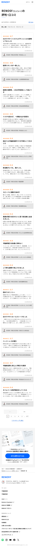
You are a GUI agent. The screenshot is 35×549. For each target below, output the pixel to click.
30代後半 (8, 281)
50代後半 (8, 305)
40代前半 (8, 106)
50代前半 (8, 54)
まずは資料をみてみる (17, 456)
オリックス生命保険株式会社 (25, 232)
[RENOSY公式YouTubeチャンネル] (10, 540)
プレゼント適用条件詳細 (13, 462)
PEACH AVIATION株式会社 (25, 355)
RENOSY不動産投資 (10, 468)
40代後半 (8, 79)
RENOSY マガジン (6, 508)
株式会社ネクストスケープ (25, 379)
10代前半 (8, 181)
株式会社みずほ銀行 (23, 403)
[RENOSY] (17, 477)
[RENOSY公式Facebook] (14, 540)
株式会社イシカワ (23, 130)
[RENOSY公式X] (18, 540)
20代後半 (8, 206)
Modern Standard (7, 502)
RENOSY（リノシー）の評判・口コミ (10, 471)
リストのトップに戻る (17, 420)
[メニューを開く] (32, 2)
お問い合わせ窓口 (6, 525)
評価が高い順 (11, 27)
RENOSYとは (5, 519)
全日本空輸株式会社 (23, 281)
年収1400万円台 (14, 305)
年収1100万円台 (14, 257)
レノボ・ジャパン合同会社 (25, 257)
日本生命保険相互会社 (24, 106)
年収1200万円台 (14, 379)
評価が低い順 (19, 27)
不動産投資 (5, 491)
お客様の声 (19, 468)
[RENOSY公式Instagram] (6, 540)
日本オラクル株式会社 (24, 330)
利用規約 (4, 522)
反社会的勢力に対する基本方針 (10, 531)
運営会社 (4, 516)
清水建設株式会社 (22, 206)
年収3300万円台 (14, 156)
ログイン (28, 2)
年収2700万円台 (14, 330)
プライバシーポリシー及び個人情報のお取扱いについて (16, 528)
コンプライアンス (6, 535)
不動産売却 (5, 494)
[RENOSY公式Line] (3, 540)
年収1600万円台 (14, 232)
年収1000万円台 (14, 79)
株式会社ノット (22, 54)
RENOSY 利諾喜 (6, 505)
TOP (3, 468)
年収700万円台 (14, 181)
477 (27, 416)
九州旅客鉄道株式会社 (24, 79)
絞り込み (31, 22)
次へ (25, 411)
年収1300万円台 (14, 54)
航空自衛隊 (21, 181)
